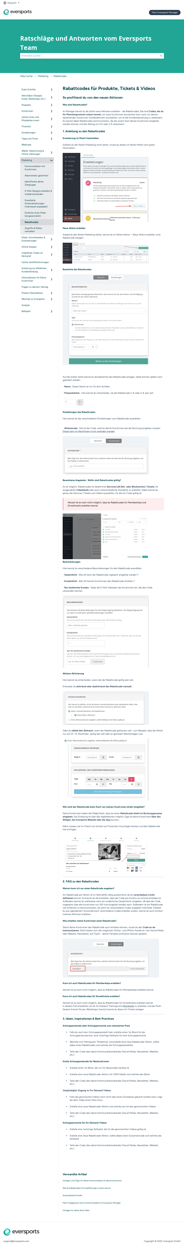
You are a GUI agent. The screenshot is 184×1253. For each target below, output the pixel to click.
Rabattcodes (60, 76)
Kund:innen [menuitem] (27, 111)
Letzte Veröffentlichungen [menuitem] (35, 262)
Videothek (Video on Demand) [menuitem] (32, 254)
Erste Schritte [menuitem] (29, 89)
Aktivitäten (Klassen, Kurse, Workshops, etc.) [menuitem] (33, 97)
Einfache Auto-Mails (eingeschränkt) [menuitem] (35, 214)
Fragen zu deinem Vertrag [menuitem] (35, 287)
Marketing (43, 76)
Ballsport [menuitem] (26, 311)
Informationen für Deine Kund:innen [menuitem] (34, 279)
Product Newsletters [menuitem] (32, 293)
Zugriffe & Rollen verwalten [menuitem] (33, 230)
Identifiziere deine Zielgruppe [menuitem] (34, 183)
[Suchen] (161, 55)
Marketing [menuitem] (27, 160)
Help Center (26, 76)
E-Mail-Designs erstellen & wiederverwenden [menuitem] (38, 192)
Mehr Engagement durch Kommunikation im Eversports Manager (92, 1203)
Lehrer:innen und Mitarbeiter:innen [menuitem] (30, 119)
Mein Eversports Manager (165, 12)
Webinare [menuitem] (26, 144)
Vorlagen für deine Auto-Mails (76, 1210)
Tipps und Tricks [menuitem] (30, 138)
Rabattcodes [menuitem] (31, 222)
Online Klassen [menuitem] (29, 246)
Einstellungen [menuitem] (29, 132)
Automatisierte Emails (72, 1195)
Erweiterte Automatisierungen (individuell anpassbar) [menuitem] (36, 203)
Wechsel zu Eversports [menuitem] (33, 299)
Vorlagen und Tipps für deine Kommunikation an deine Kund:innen (92, 1180)
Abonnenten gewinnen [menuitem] (36, 175)
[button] (51, 90)
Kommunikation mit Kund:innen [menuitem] (35, 168)
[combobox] (89, 55)
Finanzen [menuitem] (26, 126)
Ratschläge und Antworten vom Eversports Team (86, 43)
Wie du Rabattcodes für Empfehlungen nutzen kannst (87, 1188)
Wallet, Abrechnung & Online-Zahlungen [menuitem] (33, 152)
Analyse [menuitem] (26, 305)
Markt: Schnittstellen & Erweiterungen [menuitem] (33, 239)
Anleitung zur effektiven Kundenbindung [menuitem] (34, 270)
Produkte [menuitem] (26, 105)
